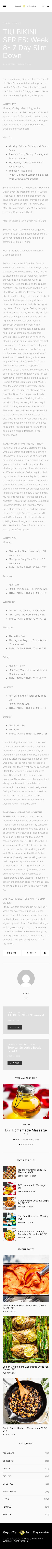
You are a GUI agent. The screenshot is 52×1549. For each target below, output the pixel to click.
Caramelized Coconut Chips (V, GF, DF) (33, 1202)
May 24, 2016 (13, 1020)
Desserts (8, 1461)
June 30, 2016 (14, 1056)
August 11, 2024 (10, 1312)
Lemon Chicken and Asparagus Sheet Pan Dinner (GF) (26, 1368)
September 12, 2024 (27, 1176)
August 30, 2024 (25, 1207)
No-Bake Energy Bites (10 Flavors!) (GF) (32, 1171)
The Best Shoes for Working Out (33, 1217)
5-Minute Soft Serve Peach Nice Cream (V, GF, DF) (24, 1307)
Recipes (22, 1045)
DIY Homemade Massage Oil (26, 1132)
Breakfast (12, 1045)
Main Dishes (9, 1491)
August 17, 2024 (25, 1238)
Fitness (6, 23)
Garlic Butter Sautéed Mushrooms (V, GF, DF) (25, 1429)
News (6, 1499)
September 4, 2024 (30, 1140)
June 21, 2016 (9, 64)
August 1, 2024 (10, 1373)
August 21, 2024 (25, 1222)
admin (26, 993)
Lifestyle (16, 23)
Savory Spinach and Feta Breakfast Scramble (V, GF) (33, 1233)
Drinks (6, 1468)
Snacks (32, 1045)
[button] (48, 6)
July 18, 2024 (9, 1434)
